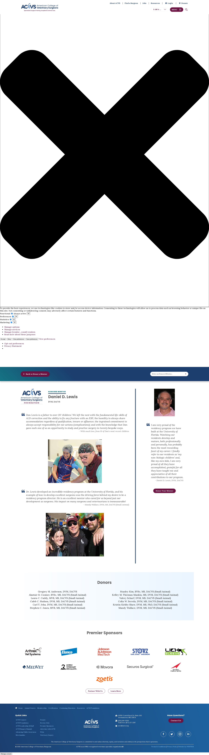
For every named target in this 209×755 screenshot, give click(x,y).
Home (20, 708)
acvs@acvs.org (123, 726)
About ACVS (115, 3)
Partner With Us (95, 691)
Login (170, 3)
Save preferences (31, 339)
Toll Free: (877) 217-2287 (127, 723)
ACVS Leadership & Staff (25, 726)
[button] (104, 155)
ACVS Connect (21, 720)
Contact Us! (176, 720)
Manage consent (6, 754)
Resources (155, 3)
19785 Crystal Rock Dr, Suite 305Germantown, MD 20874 (130, 716)
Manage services (12, 329)
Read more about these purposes (19, 334)
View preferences (18, 339)
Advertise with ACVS (47, 729)
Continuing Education (67, 708)
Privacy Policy (172, 747)
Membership (42, 708)
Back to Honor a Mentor (36, 374)
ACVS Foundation (93, 708)
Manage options (11, 327)
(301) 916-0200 (123, 721)
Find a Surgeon (131, 3)
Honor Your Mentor (164, 491)
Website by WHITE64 (186, 747)
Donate (184, 3)
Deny (9, 339)
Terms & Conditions (158, 747)
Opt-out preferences (14, 343)
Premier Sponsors (47, 726)
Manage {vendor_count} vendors (19, 332)
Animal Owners (30, 708)
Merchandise (20, 735)
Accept (3, 339)
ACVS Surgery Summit (24, 729)
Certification (53, 708)
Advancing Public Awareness (26, 732)
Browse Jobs (44, 723)
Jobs (144, 3)
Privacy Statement (13, 346)
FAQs (42, 732)
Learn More (116, 691)
